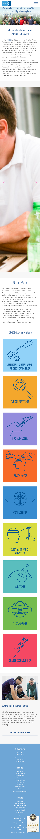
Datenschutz (20, 761)
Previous (3, 183)
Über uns (20, 752)
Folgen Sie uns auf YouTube (19, 832)
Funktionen (20, 782)
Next (36, 183)
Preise (20, 789)
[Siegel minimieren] (38, 817)
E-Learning (20, 778)
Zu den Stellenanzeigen (18, 732)
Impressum (20, 759)
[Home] (6, 3)
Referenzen (20, 784)
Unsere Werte (20, 754)
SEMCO (9, 40)
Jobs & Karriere (20, 757)
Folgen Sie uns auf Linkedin (19, 827)
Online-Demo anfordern (20, 791)
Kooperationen (20, 787)
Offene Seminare (20, 773)
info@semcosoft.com (19, 823)
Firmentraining (20, 775)
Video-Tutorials (20, 780)
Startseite (20, 771)
